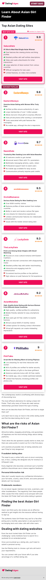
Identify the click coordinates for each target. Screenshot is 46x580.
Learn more (17, 577)
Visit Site (23, 79)
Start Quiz (37, 3)
